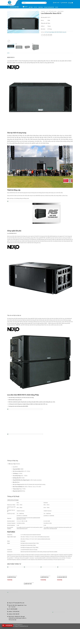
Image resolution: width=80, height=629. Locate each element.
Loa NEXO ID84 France (44, 577)
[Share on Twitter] (44, 35)
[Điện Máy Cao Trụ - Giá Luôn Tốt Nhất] (13, 3)
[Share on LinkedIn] (51, 35)
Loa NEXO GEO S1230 (28, 583)
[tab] (8, 54)
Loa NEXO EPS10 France (11, 577)
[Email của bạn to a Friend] (47, 35)
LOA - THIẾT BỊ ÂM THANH (51, 11)
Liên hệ (56, 7)
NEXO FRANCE (61, 11)
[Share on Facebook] (42, 35)
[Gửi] (45, 3)
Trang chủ (43, 11)
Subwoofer (64, 32)
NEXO (55, 32)
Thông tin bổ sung (13, 54)
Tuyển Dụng (40, 7)
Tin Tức (35, 7)
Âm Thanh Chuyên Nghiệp (49, 32)
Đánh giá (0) (20, 54)
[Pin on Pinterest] (49, 35)
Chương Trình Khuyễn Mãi (49, 7)
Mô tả (8, 54)
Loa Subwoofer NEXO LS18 (62, 577)
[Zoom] (9, 41)
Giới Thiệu (31, 7)
